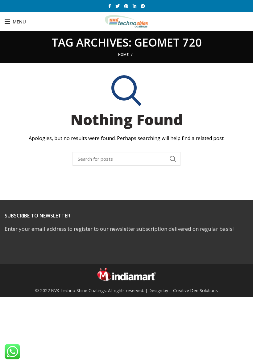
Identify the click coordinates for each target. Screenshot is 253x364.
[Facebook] (109, 6)
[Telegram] (143, 6)
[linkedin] (135, 6)
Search (172, 159)
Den (195, 290)
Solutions (209, 290)
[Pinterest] (126, 6)
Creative (181, 290)
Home (123, 54)
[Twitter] (117, 6)
